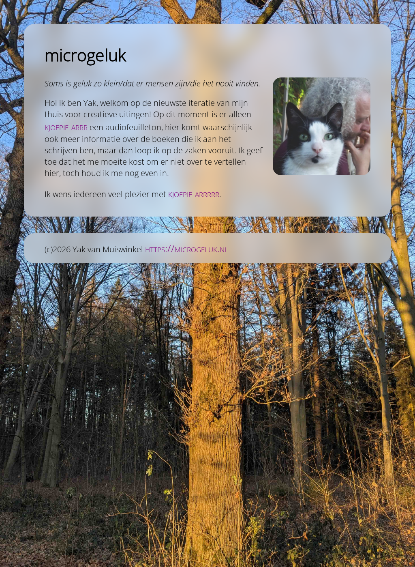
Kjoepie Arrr (66, 126)
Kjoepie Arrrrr (193, 193)
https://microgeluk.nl (186, 248)
